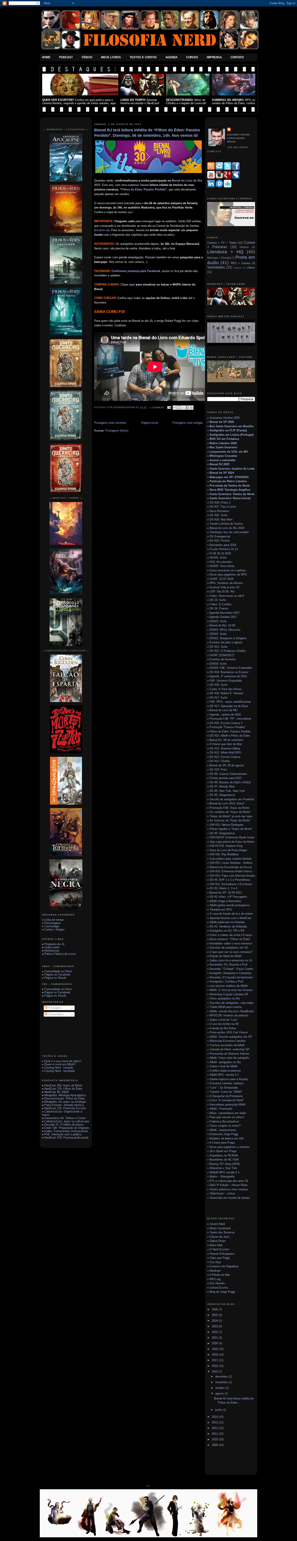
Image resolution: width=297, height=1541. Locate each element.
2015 (215, 1371)
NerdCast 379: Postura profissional (66, 1137)
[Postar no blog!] (179, 407)
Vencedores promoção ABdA (228, 1104)
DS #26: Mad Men (221, 519)
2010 (215, 1439)
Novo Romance (219, 511)
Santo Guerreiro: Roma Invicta (230, 498)
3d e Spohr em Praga (223, 1151)
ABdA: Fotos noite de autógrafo (229, 1057)
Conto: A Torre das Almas (226, 689)
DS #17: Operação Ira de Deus (229, 706)
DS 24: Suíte (218, 600)
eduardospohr (124, 407)
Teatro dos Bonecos (222, 1232)
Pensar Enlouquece (222, 1253)
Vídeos (87, 57)
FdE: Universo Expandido (226, 680)
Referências (51, 950)
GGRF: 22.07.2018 (221, 578)
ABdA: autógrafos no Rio (225, 1062)
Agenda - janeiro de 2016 (225, 714)
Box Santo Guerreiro (223, 447)
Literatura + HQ (225, 251)
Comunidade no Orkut (58, 971)
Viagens (238, 268)
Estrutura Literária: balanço (227, 1083)
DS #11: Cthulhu (220, 761)
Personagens (52, 923)
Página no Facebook (57, 974)
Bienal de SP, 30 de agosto (227, 765)
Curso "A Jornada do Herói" (227, 1100)
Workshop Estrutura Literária (227, 1040)
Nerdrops (215, 1270)
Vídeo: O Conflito (220, 604)
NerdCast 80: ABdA (56, 1092)
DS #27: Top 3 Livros (223, 506)
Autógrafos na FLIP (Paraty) (228, 430)
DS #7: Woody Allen (222, 786)
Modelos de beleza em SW (227, 1138)
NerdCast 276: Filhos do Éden (63, 1088)
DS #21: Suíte (218, 646)
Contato (237, 57)
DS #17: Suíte (218, 697)
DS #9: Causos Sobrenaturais (228, 774)
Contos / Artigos (54, 929)
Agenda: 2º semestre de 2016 (228, 676)
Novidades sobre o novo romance (231, 943)
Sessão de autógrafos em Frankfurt (231, 799)
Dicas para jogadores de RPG (228, 574)
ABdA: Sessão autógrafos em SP (231, 1036)
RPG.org (215, 1279)
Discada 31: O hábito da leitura (63, 1124)
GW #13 (232, 875)
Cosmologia (51, 926)
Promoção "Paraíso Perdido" (228, 727)
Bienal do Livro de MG (224, 710)
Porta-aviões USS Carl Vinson (229, 1032)
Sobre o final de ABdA (223, 1066)
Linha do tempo (54, 919)
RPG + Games (240, 263)
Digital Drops (218, 1240)
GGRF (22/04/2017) (222, 655)
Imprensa (214, 57)
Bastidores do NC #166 (224, 1159)
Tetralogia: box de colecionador (229, 532)
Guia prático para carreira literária (230, 858)
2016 (215, 1366)
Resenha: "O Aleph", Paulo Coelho (231, 969)
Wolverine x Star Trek (223, 1168)
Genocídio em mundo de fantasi (230, 1197)
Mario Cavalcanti (220, 1228)
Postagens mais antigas (187, 422)
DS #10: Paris (218, 769)
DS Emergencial (220, 536)
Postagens (54, 1007)
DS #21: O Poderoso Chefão (227, 650)
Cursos (192, 57)
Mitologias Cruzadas (223, 455)
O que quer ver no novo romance (230, 952)
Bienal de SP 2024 (222, 472)
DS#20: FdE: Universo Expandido (231, 667)
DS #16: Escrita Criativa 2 (224, 723)
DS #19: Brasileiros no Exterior (229, 672)
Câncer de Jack (219, 1236)
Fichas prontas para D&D (225, 778)
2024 (215, 1320)
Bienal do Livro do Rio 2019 (227, 528)
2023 (215, 1326)
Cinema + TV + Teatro (222, 242)
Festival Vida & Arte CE (225, 587)
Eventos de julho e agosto (226, 642)
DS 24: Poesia (219, 608)
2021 (215, 1337)
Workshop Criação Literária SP (229, 994)
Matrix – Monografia (222, 1176)
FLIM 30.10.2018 (220, 553)
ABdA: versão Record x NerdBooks (232, 1011)
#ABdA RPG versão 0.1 (224, 1172)
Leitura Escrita (219, 1287)
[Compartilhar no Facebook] (187, 407)
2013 (215, 1422)
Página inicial (149, 422)
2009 (215, 1445)
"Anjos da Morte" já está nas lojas (231, 816)
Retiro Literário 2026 (223, 443)
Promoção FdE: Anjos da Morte (229, 807)
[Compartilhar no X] (183, 407)
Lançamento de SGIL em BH (229, 451)
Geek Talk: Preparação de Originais (66, 1127)
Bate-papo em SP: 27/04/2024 (229, 477)
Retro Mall (216, 1245)
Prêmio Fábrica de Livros (60, 954)
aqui (130, 212)
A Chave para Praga (222, 1142)
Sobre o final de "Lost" (224, 1019)
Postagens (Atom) (116, 430)
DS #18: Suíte (218, 684)
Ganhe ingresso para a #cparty (229, 1079)
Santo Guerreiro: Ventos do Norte (232, 494)
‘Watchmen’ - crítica (222, 1193)
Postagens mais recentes (110, 422)
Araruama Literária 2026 (225, 417)
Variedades (216, 267)
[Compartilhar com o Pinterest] (191, 407)
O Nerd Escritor (219, 1249)
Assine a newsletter (223, 460)
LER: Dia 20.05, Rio (222, 591)
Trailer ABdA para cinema (226, 1007)
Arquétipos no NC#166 (224, 1155)
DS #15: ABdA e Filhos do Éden (230, 735)
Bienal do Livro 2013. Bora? (227, 803)
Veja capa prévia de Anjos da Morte (232, 841)
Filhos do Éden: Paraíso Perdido (143, 189)
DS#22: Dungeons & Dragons (228, 638)
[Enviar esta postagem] (169, 407)
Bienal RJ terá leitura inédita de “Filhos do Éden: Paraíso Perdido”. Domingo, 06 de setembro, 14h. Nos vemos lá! (147, 133)
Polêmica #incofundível (224, 1121)
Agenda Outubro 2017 (223, 617)
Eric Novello (217, 1283)
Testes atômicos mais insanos (229, 1189)
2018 (215, 1354)
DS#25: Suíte (218, 557)
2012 (215, 1428)
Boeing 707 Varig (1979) (225, 1164)
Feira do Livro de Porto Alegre (228, 850)
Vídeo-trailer (52, 947)
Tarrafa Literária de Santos (226, 523)
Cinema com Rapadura (224, 1266)
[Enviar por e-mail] (175, 407)
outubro (220, 1387)
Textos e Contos (143, 57)
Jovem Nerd (217, 1224)
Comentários (55, 1014)
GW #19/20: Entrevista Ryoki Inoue (232, 837)
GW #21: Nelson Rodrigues (227, 824)
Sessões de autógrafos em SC (229, 947)
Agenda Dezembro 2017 (224, 612)
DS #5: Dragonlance (222, 795)
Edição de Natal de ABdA (226, 956)
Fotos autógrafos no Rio (225, 998)
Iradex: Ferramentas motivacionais (66, 1131)
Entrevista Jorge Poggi (224, 1134)
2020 (215, 1343)
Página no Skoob (55, 977)
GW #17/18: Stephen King (226, 845)
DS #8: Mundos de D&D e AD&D (230, 782)
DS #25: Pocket (220, 540)
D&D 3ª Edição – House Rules (229, 1185)
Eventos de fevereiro (223, 659)
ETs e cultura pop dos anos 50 (229, 1180)
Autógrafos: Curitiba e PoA (226, 981)
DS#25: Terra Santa (222, 566)
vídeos (251, 267)
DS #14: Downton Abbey (225, 748)
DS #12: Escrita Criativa (225, 757)
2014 (215, 1416)
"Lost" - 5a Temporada (224, 1087)
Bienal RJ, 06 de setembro (226, 740)
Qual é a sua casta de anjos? (62, 1061)
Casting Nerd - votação (58, 1067)
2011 (215, 1433)
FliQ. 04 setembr (220, 562)
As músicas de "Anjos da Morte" (230, 820)
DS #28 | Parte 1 (220, 502)
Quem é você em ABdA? (60, 1064)
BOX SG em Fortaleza (224, 438)
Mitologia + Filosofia (219, 257)
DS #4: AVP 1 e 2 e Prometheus (230, 879)
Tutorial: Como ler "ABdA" (226, 1091)
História (244, 247)
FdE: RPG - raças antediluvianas (230, 701)
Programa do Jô (54, 944)
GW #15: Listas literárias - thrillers (231, 862)
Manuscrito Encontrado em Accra (231, 867)
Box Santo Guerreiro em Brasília (231, 426)
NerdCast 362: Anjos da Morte (63, 1085)
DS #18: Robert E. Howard (226, 693)
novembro (222, 1382)
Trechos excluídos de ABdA (227, 1045)
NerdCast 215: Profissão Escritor (65, 1108)
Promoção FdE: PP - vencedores (230, 718)
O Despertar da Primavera (226, 1096)
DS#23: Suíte (218, 621)
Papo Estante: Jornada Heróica (64, 1105)
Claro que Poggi (220, 1257)
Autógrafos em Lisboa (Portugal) (232, 434)
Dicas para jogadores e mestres (230, 1147)
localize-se (101, 230)
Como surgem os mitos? (225, 1125)
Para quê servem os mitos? (227, 1117)
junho (219, 1409)
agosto (220, 1393)
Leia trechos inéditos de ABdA (229, 985)
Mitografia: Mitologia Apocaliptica (65, 1095)
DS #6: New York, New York (227, 790)
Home (46, 57)
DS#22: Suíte (218, 633)
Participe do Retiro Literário (228, 481)
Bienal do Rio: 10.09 (222, 625)
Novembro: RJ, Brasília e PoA (229, 964)
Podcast (66, 57)
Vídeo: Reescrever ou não (226, 595)
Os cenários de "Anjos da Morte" (230, 812)
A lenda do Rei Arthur (223, 1028)
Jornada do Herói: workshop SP (229, 1049)
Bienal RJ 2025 (219, 464)
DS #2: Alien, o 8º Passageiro (228, 896)
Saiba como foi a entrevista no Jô (231, 960)
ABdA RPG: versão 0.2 (224, 1074)
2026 (215, 1309)
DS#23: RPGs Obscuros (225, 629)
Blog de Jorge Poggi (222, 1291)
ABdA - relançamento (222, 1130)
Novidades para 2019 (223, 545)
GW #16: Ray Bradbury (224, 854)
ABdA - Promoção (221, 1108)
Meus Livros (111, 57)
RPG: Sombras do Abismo (226, 583)
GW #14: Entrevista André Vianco (231, 871)
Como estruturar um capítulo (227, 570)
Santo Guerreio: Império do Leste (232, 468)
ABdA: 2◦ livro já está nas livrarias (231, 990)
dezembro (222, 1376)
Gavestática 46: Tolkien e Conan (64, 1118)
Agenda (171, 57)
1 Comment (156, 407)
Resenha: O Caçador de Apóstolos (231, 977)
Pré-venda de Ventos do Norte (230, 485)
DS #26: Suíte (218, 515)
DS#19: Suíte (218, 663)
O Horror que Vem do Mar (226, 744)
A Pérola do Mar (220, 1274)
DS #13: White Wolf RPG (225, 752)
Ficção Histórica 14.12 (224, 549)
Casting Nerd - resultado (59, 1070)
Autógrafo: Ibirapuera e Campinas (230, 973)
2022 (215, 1332)
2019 (215, 1349)
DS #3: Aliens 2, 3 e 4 (223, 888)
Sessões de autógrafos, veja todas (232, 1002)
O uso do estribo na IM (224, 1024)
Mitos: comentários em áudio (228, 1113)
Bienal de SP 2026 (222, 422)
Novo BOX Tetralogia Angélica (230, 489)
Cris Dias (215, 1262)
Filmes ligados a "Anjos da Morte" (231, 829)
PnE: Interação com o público (63, 1134)
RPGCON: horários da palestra (229, 1015)
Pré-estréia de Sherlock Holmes (230, 1053)
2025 (215, 1315)
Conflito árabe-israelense (225, 1070)
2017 (215, 1360)
